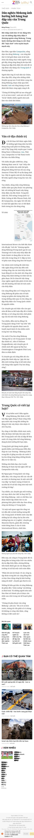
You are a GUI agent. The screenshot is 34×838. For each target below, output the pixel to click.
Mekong (16, 54)
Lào (22, 152)
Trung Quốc (25, 68)
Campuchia (20, 51)
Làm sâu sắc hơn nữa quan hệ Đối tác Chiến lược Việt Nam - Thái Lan (27, 639)
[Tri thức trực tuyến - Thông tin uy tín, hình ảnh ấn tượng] (20, 2)
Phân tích (15, 8)
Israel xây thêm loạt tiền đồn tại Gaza (15, 741)
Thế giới (5, 8)
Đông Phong (5, 27)
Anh (10, 85)
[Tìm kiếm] (31, 2)
